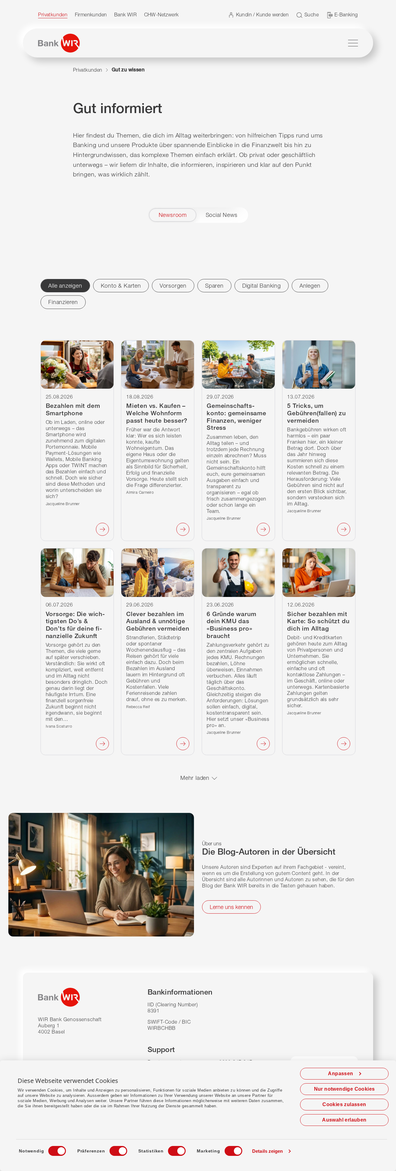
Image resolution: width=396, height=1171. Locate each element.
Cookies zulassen (344, 1104)
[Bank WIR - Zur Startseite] (59, 43)
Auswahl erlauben (344, 1119)
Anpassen (340, 1073)
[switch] (113, 1149)
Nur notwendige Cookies (344, 1089)
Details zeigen (267, 1151)
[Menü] (353, 43)
